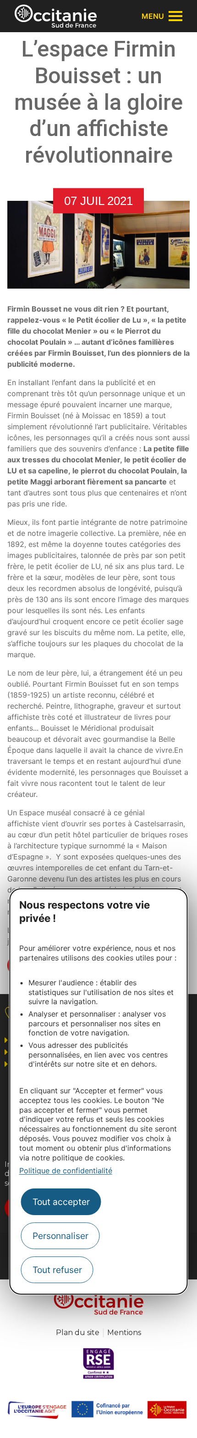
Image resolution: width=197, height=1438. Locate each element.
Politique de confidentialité (65, 1170)
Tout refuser (57, 1269)
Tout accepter (61, 1201)
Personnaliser (60, 1235)
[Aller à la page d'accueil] (56, 16)
